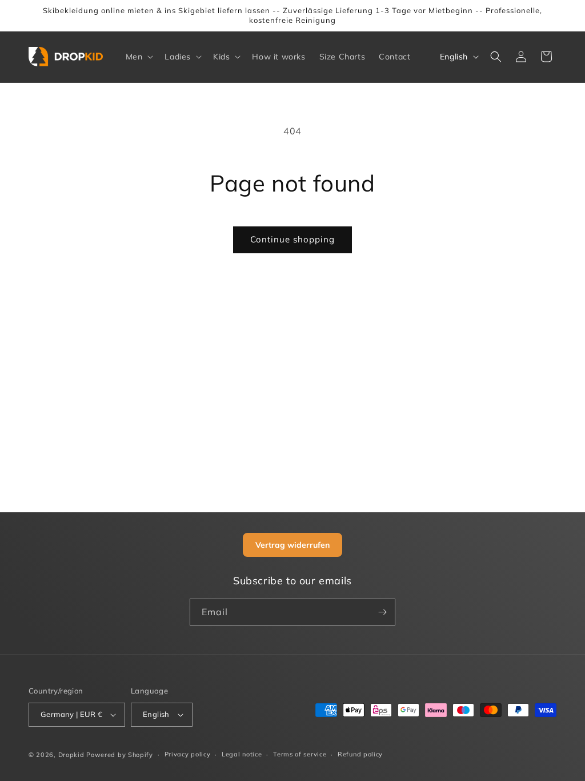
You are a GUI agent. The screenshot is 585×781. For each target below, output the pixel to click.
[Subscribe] (382, 612)
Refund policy (360, 754)
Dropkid (71, 755)
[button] (138, 57)
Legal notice (242, 754)
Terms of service (299, 754)
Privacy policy (188, 754)
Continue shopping (292, 239)
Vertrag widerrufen (292, 545)
